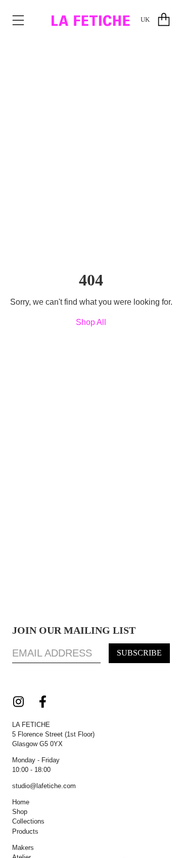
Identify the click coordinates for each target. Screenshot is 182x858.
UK (145, 19)
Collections (28, 821)
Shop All (91, 322)
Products (25, 831)
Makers (23, 847)
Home (20, 802)
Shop (19, 811)
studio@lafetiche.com (44, 786)
